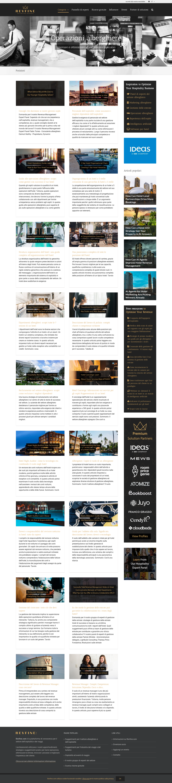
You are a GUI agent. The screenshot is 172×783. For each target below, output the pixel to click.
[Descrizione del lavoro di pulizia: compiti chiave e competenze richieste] (93, 304)
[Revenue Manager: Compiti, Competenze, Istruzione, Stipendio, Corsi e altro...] (93, 666)
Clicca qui (85, 779)
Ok (120, 779)
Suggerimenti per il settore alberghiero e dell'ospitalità (81, 740)
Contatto (116, 755)
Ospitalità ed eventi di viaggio (77, 755)
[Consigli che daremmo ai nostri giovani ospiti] (40, 93)
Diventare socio (119, 744)
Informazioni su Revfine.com (125, 739)
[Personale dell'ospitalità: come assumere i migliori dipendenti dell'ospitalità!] (93, 93)
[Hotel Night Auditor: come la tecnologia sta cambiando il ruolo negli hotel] (40, 443)
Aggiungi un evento (121, 750)
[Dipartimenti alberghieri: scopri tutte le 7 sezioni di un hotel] (40, 304)
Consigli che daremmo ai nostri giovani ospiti (39, 111)
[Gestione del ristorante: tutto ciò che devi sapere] (40, 589)
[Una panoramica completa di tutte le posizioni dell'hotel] (93, 234)
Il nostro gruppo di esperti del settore (80, 760)
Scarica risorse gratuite (74, 766)
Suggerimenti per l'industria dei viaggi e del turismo (83, 748)
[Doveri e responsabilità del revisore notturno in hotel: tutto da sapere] (40, 513)
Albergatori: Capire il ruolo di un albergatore (92, 461)
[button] (152, 9)
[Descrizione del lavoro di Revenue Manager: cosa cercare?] (40, 666)
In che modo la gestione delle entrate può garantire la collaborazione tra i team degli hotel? (92, 610)
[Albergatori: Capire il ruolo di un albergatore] (93, 443)
